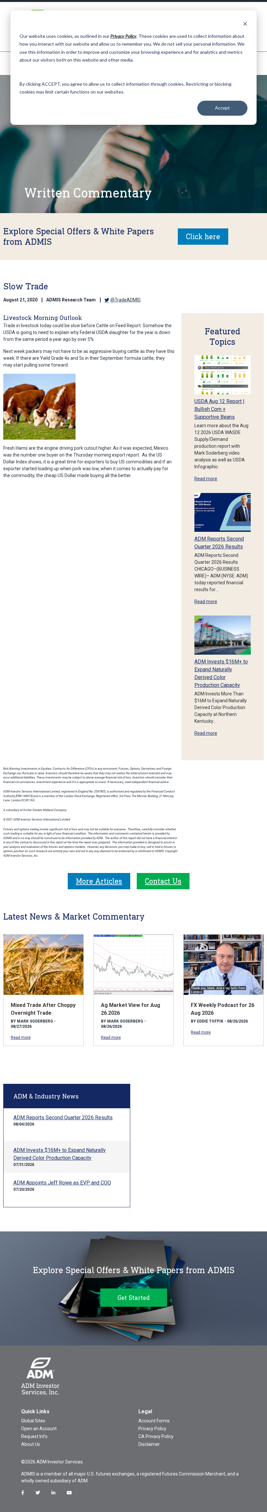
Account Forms (154, 1420)
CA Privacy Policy (156, 1436)
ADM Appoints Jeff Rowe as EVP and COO (62, 1183)
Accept (222, 107)
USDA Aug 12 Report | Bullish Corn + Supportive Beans (219, 409)
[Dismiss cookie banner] (245, 24)
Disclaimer (149, 1444)
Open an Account (39, 1428)
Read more (205, 478)
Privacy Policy (152, 1428)
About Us (30, 1444)
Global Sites (33, 1420)
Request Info (34, 1436)
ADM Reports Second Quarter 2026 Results (63, 1117)
